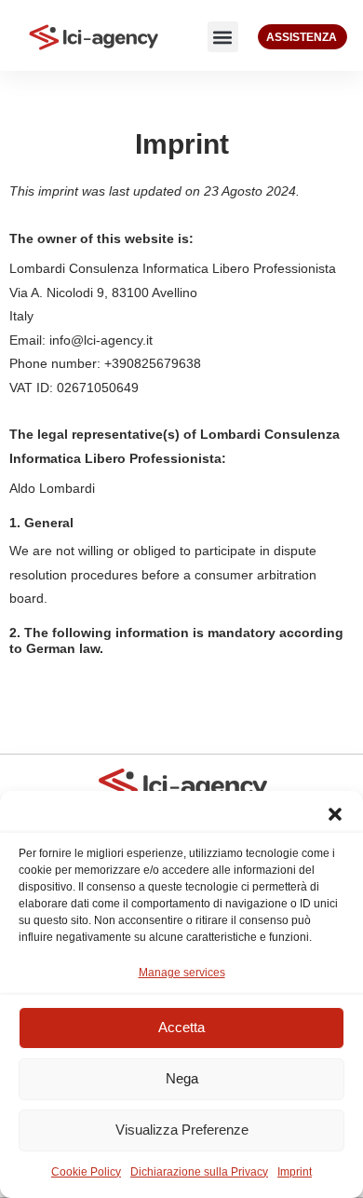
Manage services (182, 972)
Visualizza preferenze (182, 1129)
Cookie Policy (86, 1171)
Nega (182, 1078)
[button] (335, 814)
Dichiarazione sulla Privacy (199, 1171)
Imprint (294, 1171)
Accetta (181, 1027)
